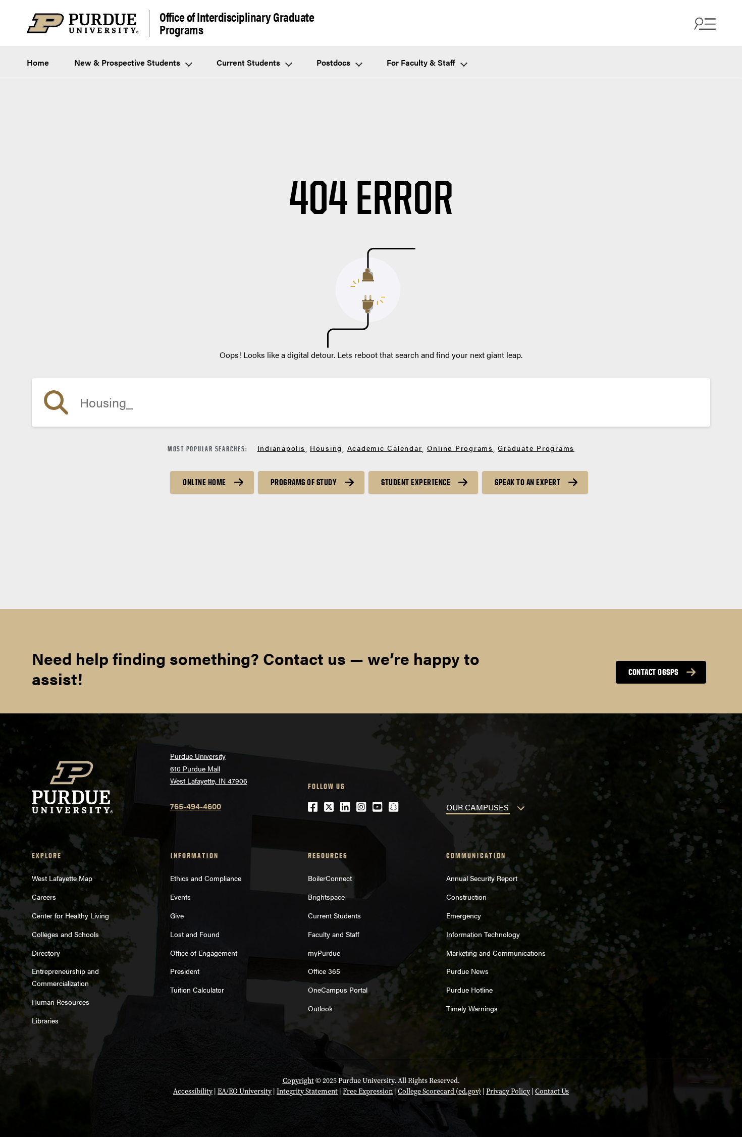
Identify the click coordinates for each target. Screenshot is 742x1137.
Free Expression (368, 1091)
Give (177, 915)
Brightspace (326, 897)
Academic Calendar (384, 448)
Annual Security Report (481, 878)
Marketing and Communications (496, 953)
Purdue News (467, 971)
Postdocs (334, 62)
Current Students (249, 62)
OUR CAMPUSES (477, 807)
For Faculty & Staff (422, 62)
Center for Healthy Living (70, 915)
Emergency (463, 915)
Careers (44, 897)
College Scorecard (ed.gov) (439, 1091)
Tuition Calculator (197, 990)
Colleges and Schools (65, 934)
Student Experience (415, 482)
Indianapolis (281, 448)
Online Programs (460, 448)
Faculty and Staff (333, 934)
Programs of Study (304, 482)
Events (180, 897)
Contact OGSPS (653, 672)
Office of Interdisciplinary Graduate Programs (237, 23)
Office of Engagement (203, 953)
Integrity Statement (307, 1091)
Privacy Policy (508, 1091)
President (184, 971)
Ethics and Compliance (205, 878)
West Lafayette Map (62, 878)
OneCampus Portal (337, 990)
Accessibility (193, 1091)
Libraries (45, 1020)
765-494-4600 (195, 806)
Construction (466, 897)
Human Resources (60, 1002)
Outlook (320, 1008)
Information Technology (483, 934)
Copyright (298, 1081)
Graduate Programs (536, 448)
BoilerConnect (330, 878)
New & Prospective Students (128, 62)
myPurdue (324, 953)
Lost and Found (195, 934)
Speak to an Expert (527, 482)
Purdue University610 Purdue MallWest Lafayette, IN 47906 (208, 768)
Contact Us (552, 1091)
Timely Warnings (472, 1008)
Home (38, 62)
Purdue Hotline (469, 990)
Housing (326, 448)
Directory (46, 953)
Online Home (204, 482)
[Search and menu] (704, 23)
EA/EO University (245, 1091)
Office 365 (324, 971)
